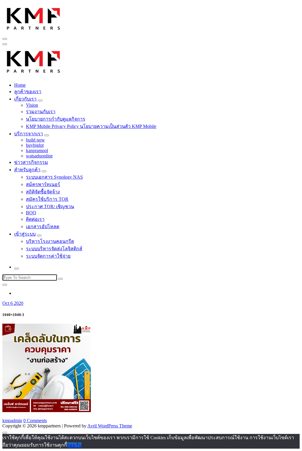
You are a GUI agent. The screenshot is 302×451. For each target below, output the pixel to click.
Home (20, 85)
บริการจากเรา (28, 133)
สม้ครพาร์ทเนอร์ (43, 184)
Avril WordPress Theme (109, 425)
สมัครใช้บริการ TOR (47, 199)
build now (35, 139)
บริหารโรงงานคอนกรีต (50, 241)
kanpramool (37, 150)
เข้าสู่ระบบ (25, 233)
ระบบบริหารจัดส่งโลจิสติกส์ (54, 248)
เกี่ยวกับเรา (25, 98)
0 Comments (35, 420)
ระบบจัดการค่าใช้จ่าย (48, 256)
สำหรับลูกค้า (27, 169)
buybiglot (35, 145)
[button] (33, 18)
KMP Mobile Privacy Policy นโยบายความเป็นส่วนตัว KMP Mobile (91, 126)
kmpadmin (12, 420)
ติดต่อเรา (35, 219)
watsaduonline (39, 155)
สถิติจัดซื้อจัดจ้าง (43, 191)
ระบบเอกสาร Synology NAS (54, 177)
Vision (32, 105)
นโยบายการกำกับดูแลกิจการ (55, 118)
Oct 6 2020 (12, 303)
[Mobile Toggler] (40, 100)
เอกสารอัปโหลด (42, 226)
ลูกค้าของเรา (27, 91)
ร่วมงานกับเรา (40, 111)
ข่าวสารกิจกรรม (31, 162)
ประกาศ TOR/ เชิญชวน (50, 206)
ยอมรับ (74, 444)
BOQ (31, 212)
